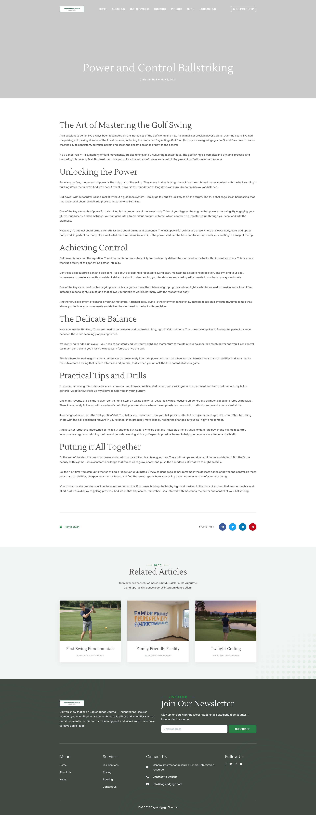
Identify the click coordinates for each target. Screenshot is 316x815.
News (190, 9)
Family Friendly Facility (158, 648)
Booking (160, 9)
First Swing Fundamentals (90, 648)
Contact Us (207, 9)
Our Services (139, 9)
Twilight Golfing (226, 648)
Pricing (176, 9)
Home (102, 9)
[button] (222, 527)
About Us (118, 9)
